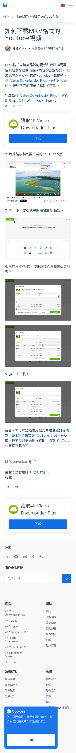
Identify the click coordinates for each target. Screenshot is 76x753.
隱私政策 (10, 690)
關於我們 (51, 679)
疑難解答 (51, 628)
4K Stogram (12, 626)
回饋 (48, 639)
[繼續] (66, 578)
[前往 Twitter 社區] (7, 556)
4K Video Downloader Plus (26, 81)
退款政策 (10, 696)
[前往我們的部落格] (41, 556)
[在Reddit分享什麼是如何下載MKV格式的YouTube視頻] (16, 486)
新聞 (48, 684)
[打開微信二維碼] (16, 557)
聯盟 (48, 701)
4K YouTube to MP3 (17, 632)
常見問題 (51, 622)
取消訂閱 (51, 645)
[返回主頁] (5, 5)
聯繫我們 (51, 690)
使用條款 (10, 679)
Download (11, 662)
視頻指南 (51, 616)
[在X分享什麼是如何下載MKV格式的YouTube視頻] (8, 486)
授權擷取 (51, 634)
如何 (48, 611)
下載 (38, 139)
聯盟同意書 (11, 684)
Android (11, 106)
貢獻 (48, 696)
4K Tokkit (11, 620)
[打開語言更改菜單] (63, 5)
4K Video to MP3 (15, 647)
